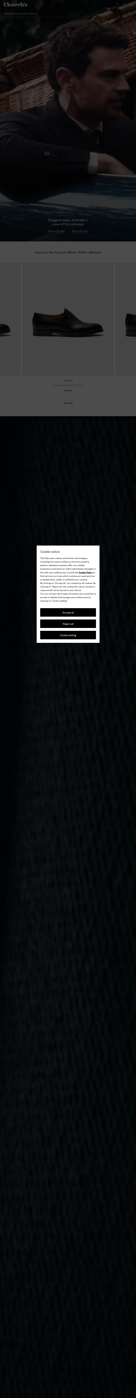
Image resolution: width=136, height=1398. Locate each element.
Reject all (68, 624)
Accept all (68, 612)
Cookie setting (68, 635)
